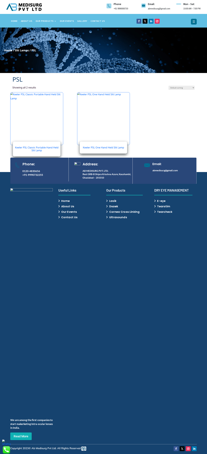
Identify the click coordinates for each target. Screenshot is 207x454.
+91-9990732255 (32, 174)
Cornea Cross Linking (124, 212)
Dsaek (113, 206)
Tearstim (163, 206)
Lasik (113, 201)
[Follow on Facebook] (139, 21)
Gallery (82, 21)
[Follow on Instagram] (157, 21)
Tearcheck (164, 212)
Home (14, 21)
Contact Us (98, 21)
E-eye (161, 201)
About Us (26, 21)
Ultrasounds (118, 217)
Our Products (44, 21)
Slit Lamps (22, 50)
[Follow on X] (145, 21)
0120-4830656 (31, 171)
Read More (21, 436)
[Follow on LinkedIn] (151, 21)
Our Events (67, 21)
